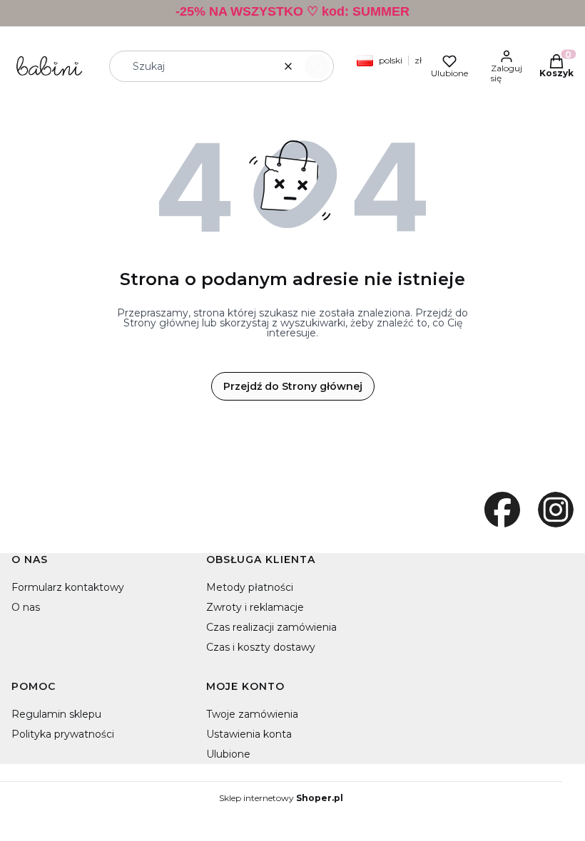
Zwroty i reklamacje (255, 607)
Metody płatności (249, 587)
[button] (317, 66)
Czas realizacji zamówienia (271, 627)
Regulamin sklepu (56, 714)
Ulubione (228, 754)
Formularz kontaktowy (67, 587)
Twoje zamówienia (252, 714)
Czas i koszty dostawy (260, 647)
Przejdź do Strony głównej (292, 386)
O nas (25, 607)
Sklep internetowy (281, 798)
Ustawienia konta (249, 734)
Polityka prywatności (62, 734)
